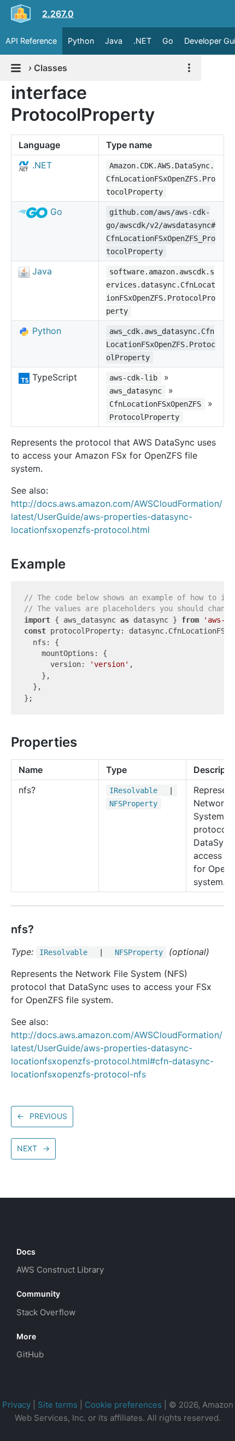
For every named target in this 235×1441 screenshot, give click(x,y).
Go (167, 40)
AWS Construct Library (60, 1269)
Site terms (58, 1404)
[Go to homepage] (36, 1227)
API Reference (31, 40)
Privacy (16, 1404)
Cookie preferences (123, 1404)
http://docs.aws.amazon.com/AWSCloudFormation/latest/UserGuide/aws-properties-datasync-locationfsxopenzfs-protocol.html (116, 516)
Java (113, 40)
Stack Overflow (45, 1312)
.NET (142, 40)
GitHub (30, 1354)
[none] (5, 92)
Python (81, 40)
